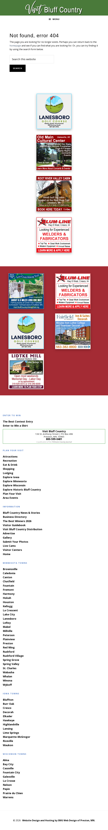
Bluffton (8, 699)
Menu (56, 19)
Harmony (8, 593)
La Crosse (9, 780)
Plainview (9, 639)
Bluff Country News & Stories (21, 512)
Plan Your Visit (12, 493)
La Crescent (10, 610)
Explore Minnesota (15, 481)
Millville (7, 631)
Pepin (6, 789)
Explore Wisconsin (14, 485)
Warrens (8, 797)
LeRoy (7, 622)
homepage (15, 45)
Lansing (8, 728)
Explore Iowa (11, 477)
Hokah (7, 598)
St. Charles (9, 668)
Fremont (8, 589)
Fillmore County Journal (62, 442)
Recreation (10, 460)
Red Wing (9, 647)
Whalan (7, 676)
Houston (8, 602)
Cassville (8, 768)
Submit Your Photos (15, 541)
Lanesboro (9, 618)
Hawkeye (8, 720)
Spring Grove (11, 660)
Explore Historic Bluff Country (22, 489)
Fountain (8, 585)
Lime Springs (11, 732)
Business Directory (15, 517)
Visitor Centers (12, 550)
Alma (6, 760)
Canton (7, 577)
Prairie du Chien (13, 793)
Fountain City (11, 772)
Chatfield (8, 581)
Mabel (7, 627)
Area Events (10, 497)
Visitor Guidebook (14, 525)
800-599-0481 (54, 439)
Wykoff (7, 684)
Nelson (7, 785)
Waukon (8, 745)
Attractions (10, 456)
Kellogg (8, 606)
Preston (8, 643)
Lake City (9, 614)
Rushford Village (13, 655)
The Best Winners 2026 (17, 521)
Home (6, 554)
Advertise (9, 533)
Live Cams (9, 545)
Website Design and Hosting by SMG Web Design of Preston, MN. (58, 820)
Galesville (9, 776)
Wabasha (8, 672)
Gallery (7, 537)
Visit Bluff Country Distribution (22, 529)
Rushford (8, 651)
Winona (7, 680)
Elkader (7, 716)
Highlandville (11, 724)
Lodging (8, 473)
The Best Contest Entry (18, 421)
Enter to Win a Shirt (15, 425)
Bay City (8, 764)
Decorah (8, 712)
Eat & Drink (10, 464)
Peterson (8, 635)
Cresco (7, 708)
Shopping (8, 468)
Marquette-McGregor (16, 736)
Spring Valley (11, 664)
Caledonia (9, 573)
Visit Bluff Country (54, 8)
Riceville (8, 741)
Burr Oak (8, 703)
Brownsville (10, 569)
